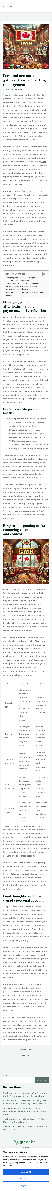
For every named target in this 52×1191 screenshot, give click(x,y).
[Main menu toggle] (46, 6)
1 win (43, 161)
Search (6, 1075)
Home (26, 1147)
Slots (6, 89)
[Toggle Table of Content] (43, 274)
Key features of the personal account (24, 283)
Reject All (26, 1185)
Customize (26, 1179)
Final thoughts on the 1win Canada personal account (24, 293)
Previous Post (26, 1050)
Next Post (26, 1055)
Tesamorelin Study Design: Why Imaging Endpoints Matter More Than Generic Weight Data (25, 1111)
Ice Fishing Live (22, 136)
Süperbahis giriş (25, 180)
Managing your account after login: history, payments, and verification (24, 279)
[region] (26, 1169)
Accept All (26, 1172)
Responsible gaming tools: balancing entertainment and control (21, 287)
